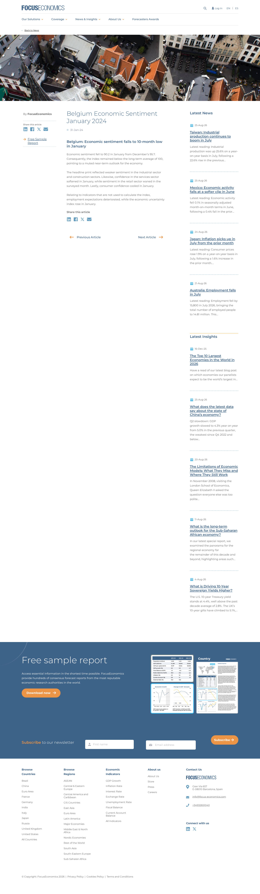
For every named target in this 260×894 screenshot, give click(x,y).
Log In (218, 8)
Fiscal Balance (114, 807)
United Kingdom (32, 828)
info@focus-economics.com (209, 796)
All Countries (29, 839)
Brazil (25, 780)
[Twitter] (194, 829)
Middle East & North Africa (76, 831)
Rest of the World (74, 843)
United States (30, 834)
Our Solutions (31, 19)
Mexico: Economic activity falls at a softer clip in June (212, 190)
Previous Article (89, 237)
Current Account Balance (116, 814)
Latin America (72, 818)
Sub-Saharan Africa (75, 859)
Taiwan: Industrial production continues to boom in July (210, 136)
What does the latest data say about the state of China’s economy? (212, 411)
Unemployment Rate (119, 802)
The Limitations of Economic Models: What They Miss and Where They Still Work (214, 471)
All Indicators (113, 821)
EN (228, 8)
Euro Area (27, 791)
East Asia (69, 808)
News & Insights (86, 19)
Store (151, 781)
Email (150, 737)
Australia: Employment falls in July (213, 292)
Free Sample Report (37, 141)
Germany (27, 802)
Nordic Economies (75, 837)
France (26, 796)
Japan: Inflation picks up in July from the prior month (212, 241)
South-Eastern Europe (77, 853)
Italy (24, 812)
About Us (114, 19)
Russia (25, 823)
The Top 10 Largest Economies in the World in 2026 (212, 360)
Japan (25, 818)
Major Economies (74, 824)
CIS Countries (72, 802)
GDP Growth (113, 780)
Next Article (147, 237)
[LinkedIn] (188, 829)
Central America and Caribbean (76, 796)
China (25, 786)
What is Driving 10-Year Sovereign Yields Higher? (211, 588)
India (25, 807)
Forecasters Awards (145, 19)
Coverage (57, 19)
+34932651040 (201, 805)
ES (236, 8)
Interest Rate (114, 791)
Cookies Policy (95, 876)
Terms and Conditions (120, 876)
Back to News (32, 30)
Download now (38, 693)
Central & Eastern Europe (74, 788)
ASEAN (68, 780)
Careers (152, 792)
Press (151, 787)
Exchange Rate (115, 796)
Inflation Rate (114, 786)
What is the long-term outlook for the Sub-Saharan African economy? (213, 531)
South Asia (70, 848)
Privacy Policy (75, 876)
